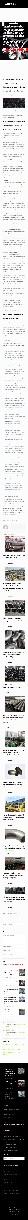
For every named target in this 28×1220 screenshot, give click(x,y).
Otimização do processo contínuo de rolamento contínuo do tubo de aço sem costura (14, 899)
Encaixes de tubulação (9, 935)
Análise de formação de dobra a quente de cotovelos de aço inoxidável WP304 (13, 654)
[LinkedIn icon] (15, 1214)
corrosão (5, 140)
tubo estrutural (7, 946)
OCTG (5, 939)
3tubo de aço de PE (8, 1187)
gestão (14, 526)
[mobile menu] (26, 2)
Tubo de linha (6, 942)
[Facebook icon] (10, 1214)
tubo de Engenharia (8, 954)
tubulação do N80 (8, 1182)
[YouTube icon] (14, 1214)
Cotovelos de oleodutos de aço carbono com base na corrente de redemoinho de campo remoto (13, 784)
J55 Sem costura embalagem (11, 1190)
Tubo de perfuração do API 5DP (11, 1193)
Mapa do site (7, 1117)
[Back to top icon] (14, 1203)
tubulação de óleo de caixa (10, 1174)
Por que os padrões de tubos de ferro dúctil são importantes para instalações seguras (14, 875)
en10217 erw (7, 1185)
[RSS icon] (17, 1214)
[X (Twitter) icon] (12, 1214)
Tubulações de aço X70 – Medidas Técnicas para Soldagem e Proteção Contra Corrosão (13, 752)
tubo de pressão (7, 950)
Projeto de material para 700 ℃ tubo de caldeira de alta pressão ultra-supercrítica (13, 817)
